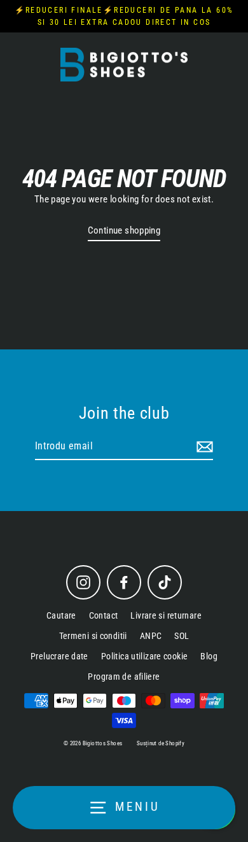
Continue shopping (124, 230)
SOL (181, 636)
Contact (103, 615)
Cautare (61, 615)
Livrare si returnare (166, 615)
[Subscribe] (203, 447)
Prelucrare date (59, 656)
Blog (208, 656)
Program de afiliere (124, 676)
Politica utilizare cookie (144, 656)
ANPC (151, 636)
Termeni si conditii (93, 636)
